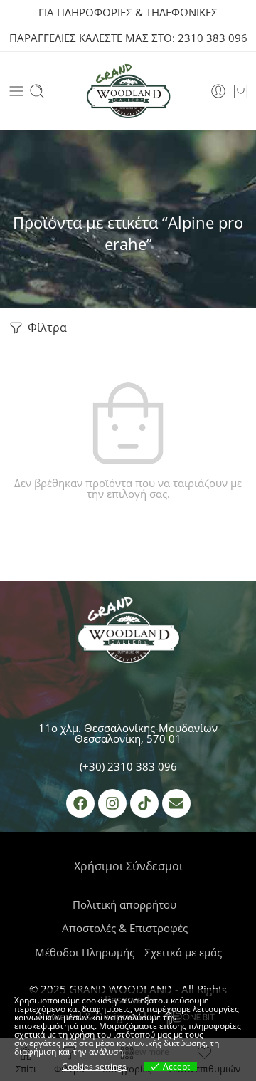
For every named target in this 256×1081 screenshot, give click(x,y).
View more (148, 1051)
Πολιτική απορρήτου (124, 905)
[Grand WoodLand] (128, 633)
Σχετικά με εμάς (183, 952)
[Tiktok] (144, 803)
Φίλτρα (46, 327)
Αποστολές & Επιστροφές (125, 928)
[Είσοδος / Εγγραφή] (218, 91)
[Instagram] (112, 803)
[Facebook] (80, 803)
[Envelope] (176, 803)
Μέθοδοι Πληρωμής (84, 952)
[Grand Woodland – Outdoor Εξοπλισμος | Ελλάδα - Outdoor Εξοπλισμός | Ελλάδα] (128, 91)
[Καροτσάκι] (241, 91)
